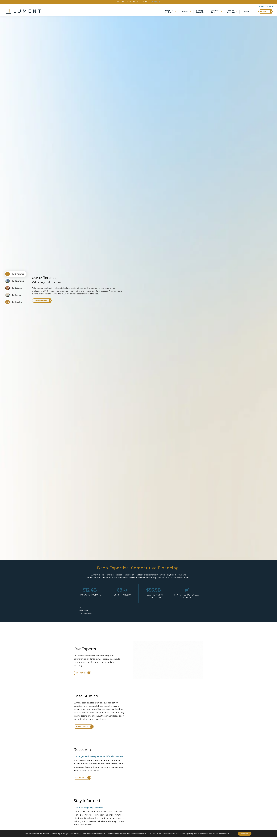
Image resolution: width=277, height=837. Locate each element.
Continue (244, 834)
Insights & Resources (231, 11)
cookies (226, 834)
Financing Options (169, 11)
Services (185, 11)
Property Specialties (200, 11)
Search (271, 6)
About (246, 11)
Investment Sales (215, 11)
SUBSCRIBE (162, 2)
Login (262, 6)
